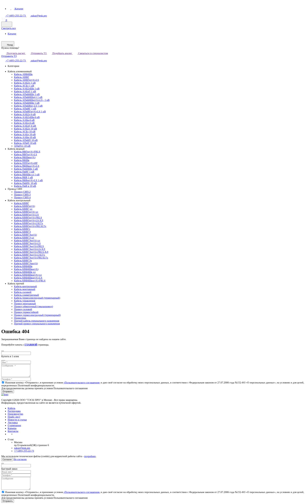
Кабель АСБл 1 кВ (24, 85)
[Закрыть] (2, 350)
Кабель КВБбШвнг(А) (26, 269)
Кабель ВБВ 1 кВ (23, 177)
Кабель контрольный (25, 286)
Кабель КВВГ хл (23, 209)
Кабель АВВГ (21, 77)
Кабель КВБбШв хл (25, 272)
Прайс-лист (14, 416)
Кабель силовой (22, 292)
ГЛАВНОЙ (31, 344)
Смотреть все (8, 28)
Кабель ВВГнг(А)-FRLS (27, 151)
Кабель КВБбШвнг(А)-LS (28, 277)
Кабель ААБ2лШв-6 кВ (27, 117)
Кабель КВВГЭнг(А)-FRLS (29, 246)
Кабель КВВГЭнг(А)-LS (27, 243)
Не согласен (20, 459)
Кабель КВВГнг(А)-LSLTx (28, 223)
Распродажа (14, 411)
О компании (14, 425)
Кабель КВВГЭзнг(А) (26, 263)
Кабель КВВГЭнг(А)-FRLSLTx (31, 257)
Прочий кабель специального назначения (36, 320)
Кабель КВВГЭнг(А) (25, 234)
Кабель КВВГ (21, 203)
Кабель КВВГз (22, 229)
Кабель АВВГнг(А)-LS (26, 80)
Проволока (20, 318)
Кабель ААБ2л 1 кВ (25, 83)
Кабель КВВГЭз (23, 260)
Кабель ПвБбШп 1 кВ (26, 169)
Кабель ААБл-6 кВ (24, 123)
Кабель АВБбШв (23, 74)
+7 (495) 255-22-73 (15, 60)
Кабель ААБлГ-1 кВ (25, 91)
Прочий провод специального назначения (37, 323)
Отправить (8, 391)
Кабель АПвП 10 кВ (25, 143)
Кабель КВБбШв (23, 266)
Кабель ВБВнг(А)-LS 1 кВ (28, 180)
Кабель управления (24, 300)
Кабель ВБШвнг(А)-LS (26, 166)
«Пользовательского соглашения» (81, 382)
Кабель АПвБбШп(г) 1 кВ (28, 97)
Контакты (13, 431)
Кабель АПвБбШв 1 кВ (27, 103)
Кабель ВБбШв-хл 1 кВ (27, 174)
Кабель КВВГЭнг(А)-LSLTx (29, 255)
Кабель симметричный (26, 295)
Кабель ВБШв (21, 160)
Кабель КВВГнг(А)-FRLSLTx (30, 226)
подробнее (90, 456)
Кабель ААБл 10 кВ (25, 134)
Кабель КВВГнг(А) (24, 206)
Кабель (11, 408)
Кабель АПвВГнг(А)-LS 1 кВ (30, 111)
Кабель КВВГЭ (22, 232)
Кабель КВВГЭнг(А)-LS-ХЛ (29, 249)
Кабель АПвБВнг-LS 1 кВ (28, 105)
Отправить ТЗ (9, 56)
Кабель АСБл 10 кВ (24, 131)
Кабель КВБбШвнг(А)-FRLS (29, 280)
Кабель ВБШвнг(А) (24, 157)
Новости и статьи (17, 419)
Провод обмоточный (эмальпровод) (33, 306)
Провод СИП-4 (22, 197)
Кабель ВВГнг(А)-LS (25, 154)
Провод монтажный (25, 303)
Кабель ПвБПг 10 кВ (25, 183)
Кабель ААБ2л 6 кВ (25, 114)
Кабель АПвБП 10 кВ (26, 140)
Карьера (12, 428)
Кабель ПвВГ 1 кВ (24, 171)
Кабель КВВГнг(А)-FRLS (28, 217)
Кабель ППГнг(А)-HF (26, 163)
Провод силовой (23, 309)
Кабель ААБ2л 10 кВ (25, 128)
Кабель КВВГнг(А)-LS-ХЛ (28, 220)
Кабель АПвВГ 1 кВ (25, 108)
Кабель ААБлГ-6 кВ (25, 126)
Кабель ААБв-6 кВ (24, 120)
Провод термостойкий (26, 312)
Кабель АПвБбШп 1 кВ (27, 94)
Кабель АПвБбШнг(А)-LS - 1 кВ (32, 100)
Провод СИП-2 (22, 191)
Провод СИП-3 (22, 194)
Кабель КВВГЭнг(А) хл (27, 240)
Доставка (13, 422)
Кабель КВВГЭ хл (24, 237)
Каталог (12, 33)
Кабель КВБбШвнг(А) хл (28, 275)
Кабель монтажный (24, 289)
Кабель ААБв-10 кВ (25, 137)
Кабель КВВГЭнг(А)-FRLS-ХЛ (31, 252)
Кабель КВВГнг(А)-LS (26, 214)
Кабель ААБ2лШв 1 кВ (27, 88)
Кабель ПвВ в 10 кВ (25, 186)
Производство (15, 414)
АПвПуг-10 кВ (22, 146)
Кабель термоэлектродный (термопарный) (37, 298)
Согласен (7, 459)
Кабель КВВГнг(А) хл (26, 212)
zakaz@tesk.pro (38, 60)
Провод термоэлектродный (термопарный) (37, 315)
